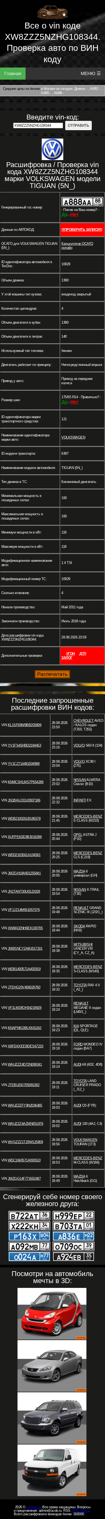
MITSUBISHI (83, 944)
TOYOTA (80, 985)
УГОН (70, 654)
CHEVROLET (84, 721)
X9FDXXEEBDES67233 (25, 1046)
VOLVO (79, 745)
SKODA (79, 926)
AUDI (77, 1064)
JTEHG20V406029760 (24, 987)
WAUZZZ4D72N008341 (25, 1064)
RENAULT (81, 908)
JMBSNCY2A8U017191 (25, 948)
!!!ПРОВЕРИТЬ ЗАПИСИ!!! (81, 230)
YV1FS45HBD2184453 (24, 745)
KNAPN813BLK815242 (24, 1028)
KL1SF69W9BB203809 (24, 725)
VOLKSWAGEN (73, 437)
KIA (76, 1026)
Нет (74, 214)
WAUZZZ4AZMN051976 (25, 1124)
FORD (78, 1044)
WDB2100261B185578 (24, 819)
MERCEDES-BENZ (88, 816)
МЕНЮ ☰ (91, 73)
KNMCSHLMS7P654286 (26, 782)
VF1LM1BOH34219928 (24, 1008)
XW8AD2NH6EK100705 (25, 928)
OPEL (78, 835)
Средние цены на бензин (21, 89)
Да (64, 214)
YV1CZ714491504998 (24, 764)
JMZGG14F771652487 (24, 1179)
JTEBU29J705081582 (24, 1085)
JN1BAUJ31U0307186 (24, 800)
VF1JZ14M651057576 (24, 910)
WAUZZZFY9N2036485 (25, 1105)
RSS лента (80, 1511)
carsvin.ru (33, 1507)
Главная (12, 73)
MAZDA (79, 871)
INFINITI (80, 800)
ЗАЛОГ (66, 658)
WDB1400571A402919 (24, 969)
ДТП (82, 654)
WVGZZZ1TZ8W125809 (25, 1142)
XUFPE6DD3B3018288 (25, 837)
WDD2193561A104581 (24, 855)
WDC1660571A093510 (24, 1160)
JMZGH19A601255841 (24, 873)
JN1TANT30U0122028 (24, 891)
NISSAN (80, 780)
